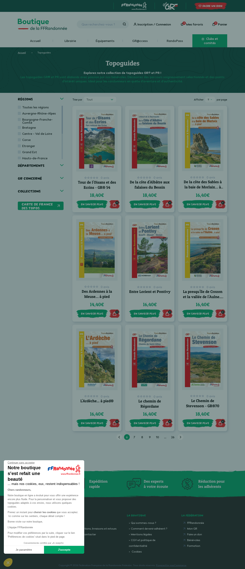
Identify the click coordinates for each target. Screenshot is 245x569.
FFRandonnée (195, 523)
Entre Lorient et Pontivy (149, 291)
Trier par (77, 99)
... (165, 437)
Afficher (198, 99)
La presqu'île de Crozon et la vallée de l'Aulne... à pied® (202, 296)
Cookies (137, 551)
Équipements (105, 41)
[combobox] (100, 99)
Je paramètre (24, 549)
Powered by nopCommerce (171, 565)
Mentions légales (141, 534)
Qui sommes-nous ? (143, 523)
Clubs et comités (211, 41)
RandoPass (175, 41)
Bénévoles (193, 540)
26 (172, 437)
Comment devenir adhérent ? (149, 528)
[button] (8, 562)
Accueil (35, 41)
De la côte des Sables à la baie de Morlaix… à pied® (203, 187)
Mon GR (192, 528)
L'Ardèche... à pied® (97, 401)
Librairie (70, 41)
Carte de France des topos (37, 206)
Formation (193, 546)
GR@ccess (140, 41)
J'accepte (64, 549)
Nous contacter (86, 534)
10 (157, 437)
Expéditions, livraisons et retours (96, 528)
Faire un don (194, 534)
